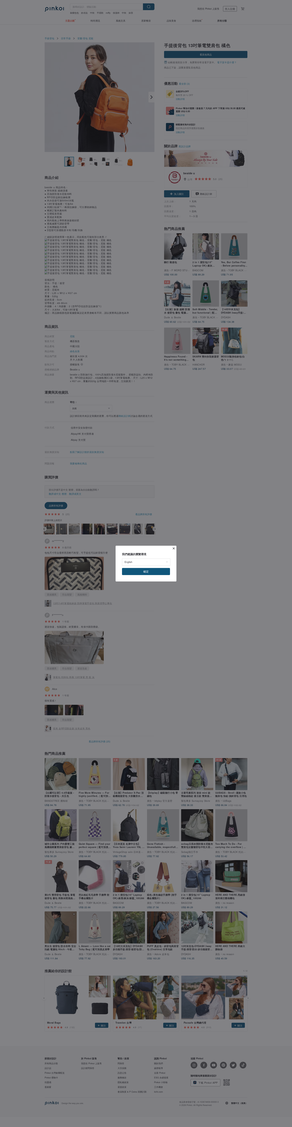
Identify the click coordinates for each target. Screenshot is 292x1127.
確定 (146, 571)
